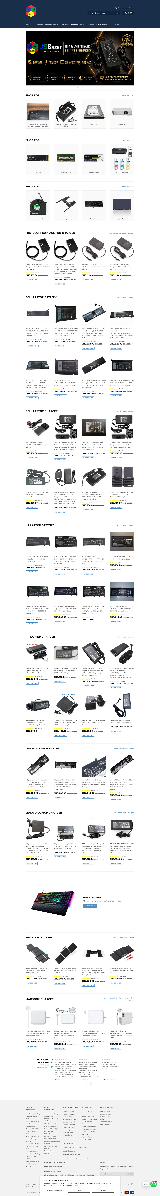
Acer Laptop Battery (33, 1114)
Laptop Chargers (69, 1114)
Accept (78, 1190)
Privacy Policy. (74, 1185)
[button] (30, 273)
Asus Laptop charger (51, 1123)
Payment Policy (106, 1124)
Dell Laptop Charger (51, 1126)
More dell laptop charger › (125, 411)
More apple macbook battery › (123, 937)
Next (129, 58)
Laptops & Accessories (46, 25)
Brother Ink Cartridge (89, 1119)
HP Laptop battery (32, 1136)
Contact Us (29, 1187)
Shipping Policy (106, 1114)
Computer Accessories (71, 25)
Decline (103, 1190)
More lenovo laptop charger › (124, 813)
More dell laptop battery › (125, 297)
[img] (45, 1065)
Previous (30, 58)
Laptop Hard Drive (69, 1122)
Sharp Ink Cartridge (89, 1129)
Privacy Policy (105, 1111)
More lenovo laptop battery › (124, 748)
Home (28, 25)
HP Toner (85, 1134)
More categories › (128, 95)
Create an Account (128, 8)
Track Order (39, 1187)
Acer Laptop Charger (51, 1114)
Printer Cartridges (69, 1119)
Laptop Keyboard (69, 1124)
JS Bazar (34, 1192)
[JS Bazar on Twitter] (128, 1185)
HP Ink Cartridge (88, 1116)
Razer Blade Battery (33, 1154)
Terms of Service (106, 1121)
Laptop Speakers (69, 1130)
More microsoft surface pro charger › (121, 233)
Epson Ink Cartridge (89, 1126)
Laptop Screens (68, 1127)
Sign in (117, 8)
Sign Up (130, 1174)
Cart (130, 13)
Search (28, 1184)
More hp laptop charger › (125, 637)
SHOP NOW (90, 906)
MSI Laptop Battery (32, 1151)
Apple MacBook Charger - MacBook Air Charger (51, 1119)
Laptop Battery (68, 1111)
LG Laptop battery (32, 1144)
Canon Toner (86, 1139)
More (116, 25)
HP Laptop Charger (51, 1129)
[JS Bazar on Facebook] (132, 1185)
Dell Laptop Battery (33, 1129)
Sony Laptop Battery (33, 1161)
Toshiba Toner (87, 1137)
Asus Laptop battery (33, 1121)
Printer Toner (67, 1117)
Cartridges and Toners (98, 25)
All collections (68, 1132)
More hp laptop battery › (125, 525)
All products (67, 1135)
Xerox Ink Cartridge (89, 1132)
